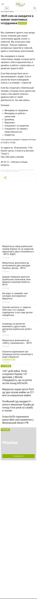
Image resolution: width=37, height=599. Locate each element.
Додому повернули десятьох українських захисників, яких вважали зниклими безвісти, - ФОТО (16, 280)
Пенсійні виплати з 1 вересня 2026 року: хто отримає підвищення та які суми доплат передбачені (17, 311)
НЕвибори (10, 442)
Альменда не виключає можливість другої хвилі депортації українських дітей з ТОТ (17, 327)
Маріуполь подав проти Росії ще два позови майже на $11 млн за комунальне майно (18, 392)
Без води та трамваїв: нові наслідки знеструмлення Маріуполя (15, 296)
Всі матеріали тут (18, 456)
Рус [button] (7, 8)
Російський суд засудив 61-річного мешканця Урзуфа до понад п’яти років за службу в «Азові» (18, 406)
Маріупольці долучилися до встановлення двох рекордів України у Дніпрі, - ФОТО (16, 265)
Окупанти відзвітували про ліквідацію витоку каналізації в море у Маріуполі (17, 354)
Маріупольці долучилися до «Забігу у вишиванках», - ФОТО (17, 341)
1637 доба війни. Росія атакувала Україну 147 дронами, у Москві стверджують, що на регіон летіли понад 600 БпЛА (17, 377)
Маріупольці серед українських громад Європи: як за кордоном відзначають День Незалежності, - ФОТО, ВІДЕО (18, 250)
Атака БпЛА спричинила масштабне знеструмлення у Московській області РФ (17, 419)
